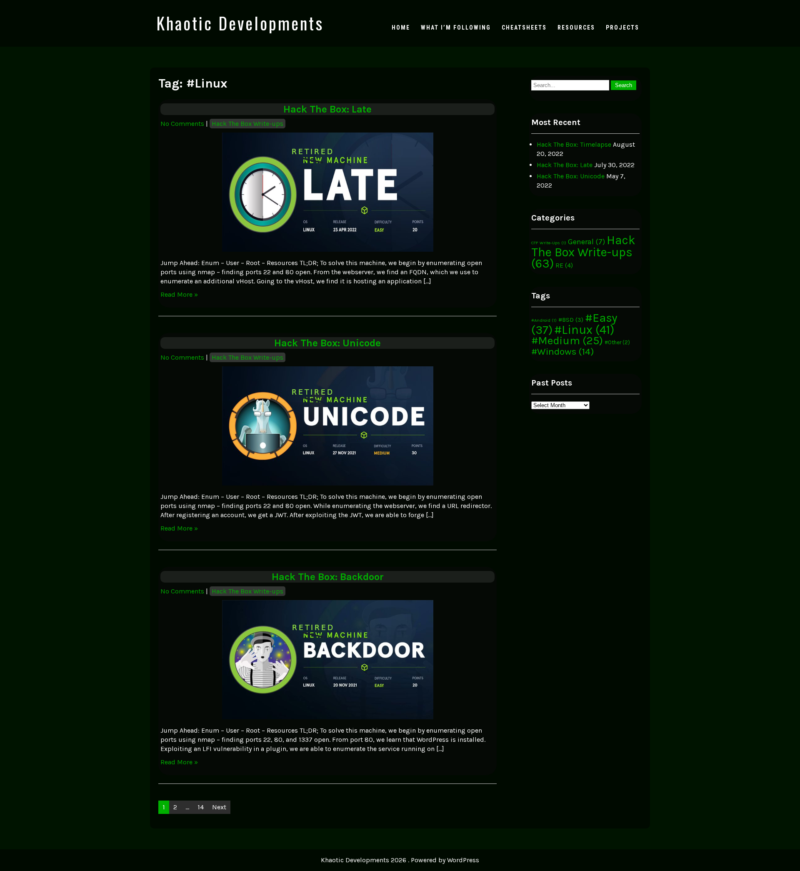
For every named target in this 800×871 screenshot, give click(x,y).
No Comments (182, 124)
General (586, 241)
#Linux (584, 330)
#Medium (567, 340)
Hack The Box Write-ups (247, 124)
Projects (622, 27)
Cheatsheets (524, 27)
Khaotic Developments (240, 22)
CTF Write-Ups (548, 242)
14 (201, 807)
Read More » (179, 294)
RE (564, 265)
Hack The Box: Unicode (327, 343)
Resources (576, 27)
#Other (617, 342)
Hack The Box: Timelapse (574, 144)
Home (401, 27)
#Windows (562, 351)
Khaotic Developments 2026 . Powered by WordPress (400, 860)
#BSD (570, 319)
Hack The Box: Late (327, 109)
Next (219, 807)
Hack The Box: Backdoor (328, 577)
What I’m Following (456, 27)
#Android (544, 320)
